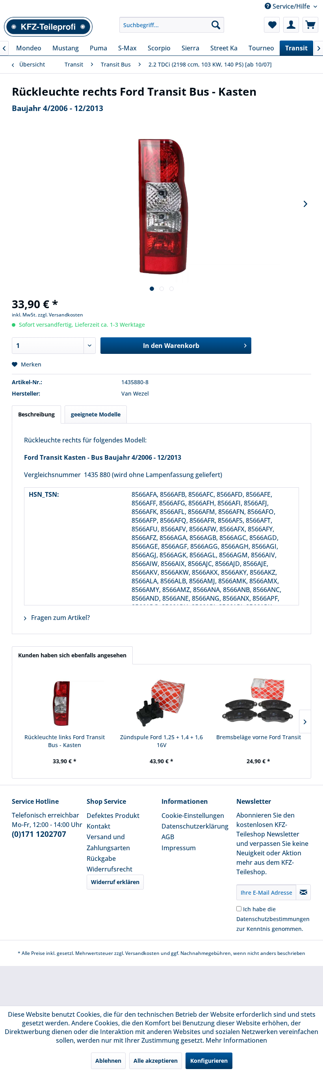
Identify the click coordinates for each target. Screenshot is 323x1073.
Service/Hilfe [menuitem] (291, 6)
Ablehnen (108, 1060)
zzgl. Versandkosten (60, 314)
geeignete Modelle (96, 414)
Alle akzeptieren (156, 1060)
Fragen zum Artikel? (60, 617)
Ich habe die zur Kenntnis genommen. (273, 918)
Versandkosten (142, 953)
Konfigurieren (209, 1060)
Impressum (179, 848)
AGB (168, 836)
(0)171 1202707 (39, 834)
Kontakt (98, 826)
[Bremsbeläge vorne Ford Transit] (258, 701)
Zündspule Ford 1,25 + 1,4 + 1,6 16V (161, 741)
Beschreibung (36, 414)
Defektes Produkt (113, 815)
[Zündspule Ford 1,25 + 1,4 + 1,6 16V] (161, 701)
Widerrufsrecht (109, 869)
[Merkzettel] (272, 25)
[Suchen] (216, 25)
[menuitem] (172, 25)
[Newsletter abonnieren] (303, 892)
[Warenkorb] (310, 25)
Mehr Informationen (236, 1040)
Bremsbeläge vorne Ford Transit (258, 737)
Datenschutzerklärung (195, 826)
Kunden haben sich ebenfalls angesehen (72, 655)
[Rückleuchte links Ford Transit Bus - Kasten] (64, 701)
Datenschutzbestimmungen (273, 919)
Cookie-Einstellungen (193, 815)
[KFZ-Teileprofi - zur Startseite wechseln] (48, 27)
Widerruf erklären (115, 882)
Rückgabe (101, 858)
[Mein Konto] (291, 25)
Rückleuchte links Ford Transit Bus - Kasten (64, 741)
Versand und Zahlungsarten (108, 842)
